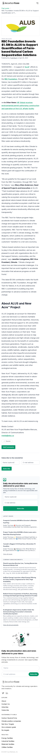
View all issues (7, 554)
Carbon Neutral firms (9, 718)
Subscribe (5, 710)
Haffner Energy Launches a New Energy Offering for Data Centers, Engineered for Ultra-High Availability (19, 579)
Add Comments (8, 447)
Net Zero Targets (8, 724)
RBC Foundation (10, 79)
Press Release (7, 39)
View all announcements (10, 625)
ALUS (27, 67)
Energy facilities (7, 738)
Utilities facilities (7, 747)
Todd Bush (13, 58)
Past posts (5, 8)
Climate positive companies (11, 721)
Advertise (5, 707)
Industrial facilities (8, 741)
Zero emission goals (9, 727)
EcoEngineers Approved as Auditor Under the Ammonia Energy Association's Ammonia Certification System (18, 612)
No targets (5, 730)
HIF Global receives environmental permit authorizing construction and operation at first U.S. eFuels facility (20, 106)
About (4, 701)
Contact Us (6, 704)
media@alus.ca (8, 436)
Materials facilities (8, 744)
